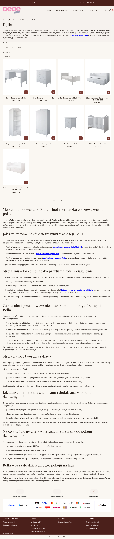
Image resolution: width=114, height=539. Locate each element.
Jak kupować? (36, 522)
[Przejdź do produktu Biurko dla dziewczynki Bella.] (16, 77)
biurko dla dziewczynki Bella (47, 254)
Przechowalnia (91, 528)
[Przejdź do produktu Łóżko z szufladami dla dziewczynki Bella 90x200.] (16, 167)
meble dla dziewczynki (78, 35)
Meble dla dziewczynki (22, 20)
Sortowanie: (6, 52)
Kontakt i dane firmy (65, 522)
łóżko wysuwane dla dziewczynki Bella (77, 290)
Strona (53, 200)
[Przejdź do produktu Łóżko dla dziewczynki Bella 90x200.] (71, 77)
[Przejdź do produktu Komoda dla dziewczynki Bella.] (43, 77)
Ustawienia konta (92, 525)
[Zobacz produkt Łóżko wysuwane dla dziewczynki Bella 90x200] (108, 92)
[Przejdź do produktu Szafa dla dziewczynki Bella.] (43, 123)
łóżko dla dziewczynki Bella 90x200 (67, 247)
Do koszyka (26, 92)
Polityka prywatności (38, 528)
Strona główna (8, 20)
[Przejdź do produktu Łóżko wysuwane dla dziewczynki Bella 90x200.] (98, 77)
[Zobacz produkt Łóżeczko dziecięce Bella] (108, 138)
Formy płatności (9, 522)
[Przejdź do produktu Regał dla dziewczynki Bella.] (16, 123)
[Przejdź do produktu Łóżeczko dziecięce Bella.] (98, 123)
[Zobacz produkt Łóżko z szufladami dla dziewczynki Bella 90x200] (26, 182)
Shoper (9, 533)
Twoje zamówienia (92, 522)
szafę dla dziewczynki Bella (54, 258)
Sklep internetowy (56, 536)
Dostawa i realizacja (10, 525)
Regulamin (34, 525)
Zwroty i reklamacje (38, 531)
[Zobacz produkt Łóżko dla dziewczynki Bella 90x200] (81, 92)
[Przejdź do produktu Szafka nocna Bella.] (71, 123)
